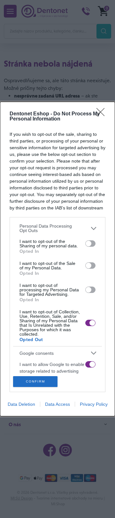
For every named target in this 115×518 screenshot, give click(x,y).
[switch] (90, 243)
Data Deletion (21, 404)
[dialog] (57, 259)
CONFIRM (35, 381)
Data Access (57, 404)
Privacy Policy (94, 404)
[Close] (102, 114)
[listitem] (57, 228)
